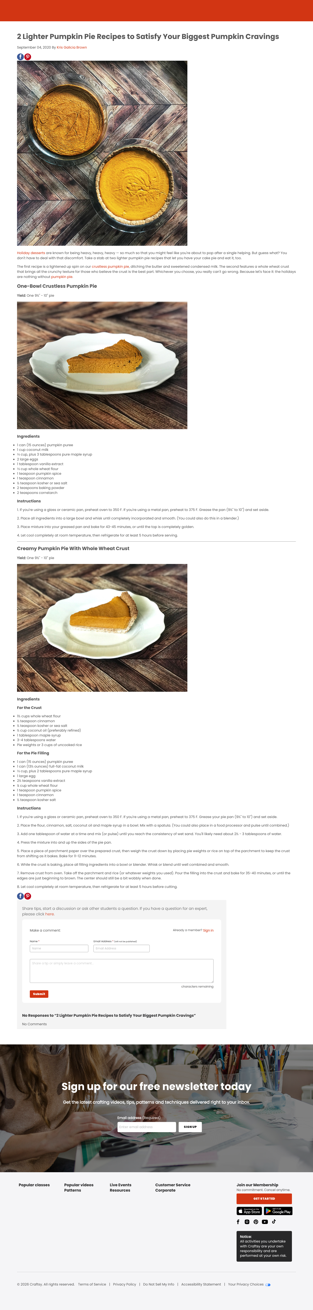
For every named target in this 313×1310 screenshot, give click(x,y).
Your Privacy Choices (246, 1284)
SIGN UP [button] (190, 1127)
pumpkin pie (61, 276)
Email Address (115, 941)
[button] (20, 56)
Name (34, 941)
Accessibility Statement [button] (201, 1284)
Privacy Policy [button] (124, 1284)
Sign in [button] (208, 930)
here (49, 914)
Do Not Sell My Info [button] (158, 1284)
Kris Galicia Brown (72, 47)
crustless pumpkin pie (110, 266)
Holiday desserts (31, 252)
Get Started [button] (264, 1198)
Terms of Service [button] (92, 1284)
